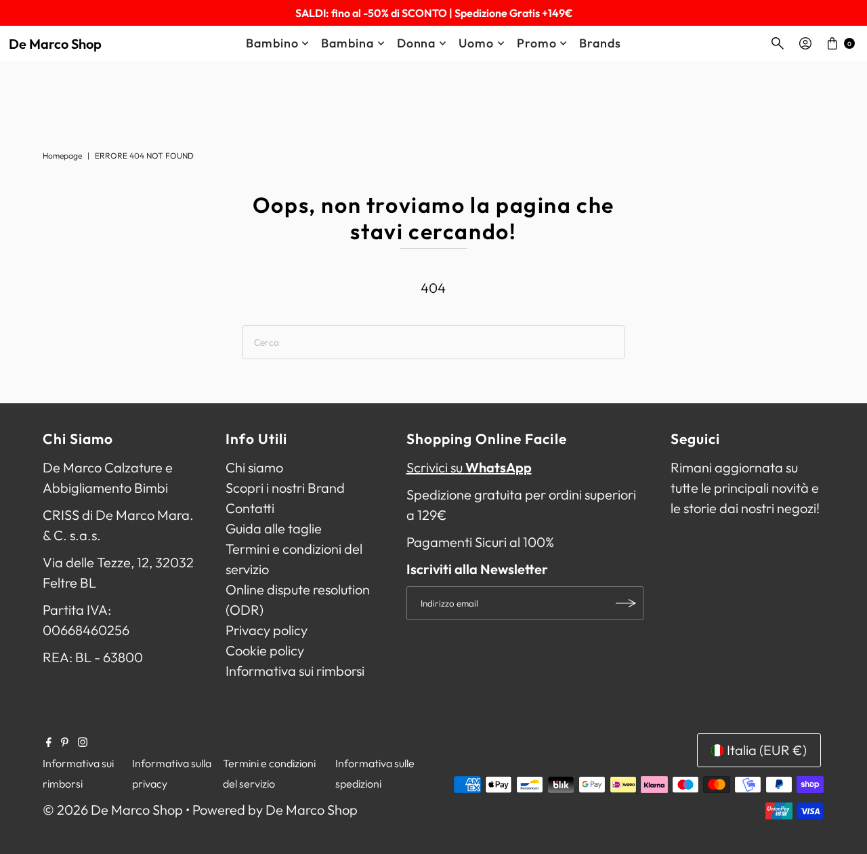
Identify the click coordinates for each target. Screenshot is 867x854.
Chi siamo (254, 467)
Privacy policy (267, 630)
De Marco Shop (55, 43)
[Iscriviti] (626, 603)
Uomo (476, 43)
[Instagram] (82, 742)
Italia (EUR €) (767, 749)
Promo (537, 43)
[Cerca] (777, 43)
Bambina (347, 43)
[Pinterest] (64, 742)
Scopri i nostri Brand (285, 487)
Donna (416, 43)
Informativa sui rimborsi (295, 670)
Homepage (62, 155)
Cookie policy (265, 650)
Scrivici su (469, 467)
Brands (599, 43)
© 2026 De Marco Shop (113, 809)
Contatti (250, 508)
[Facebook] (48, 742)
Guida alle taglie (274, 528)
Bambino (272, 43)
